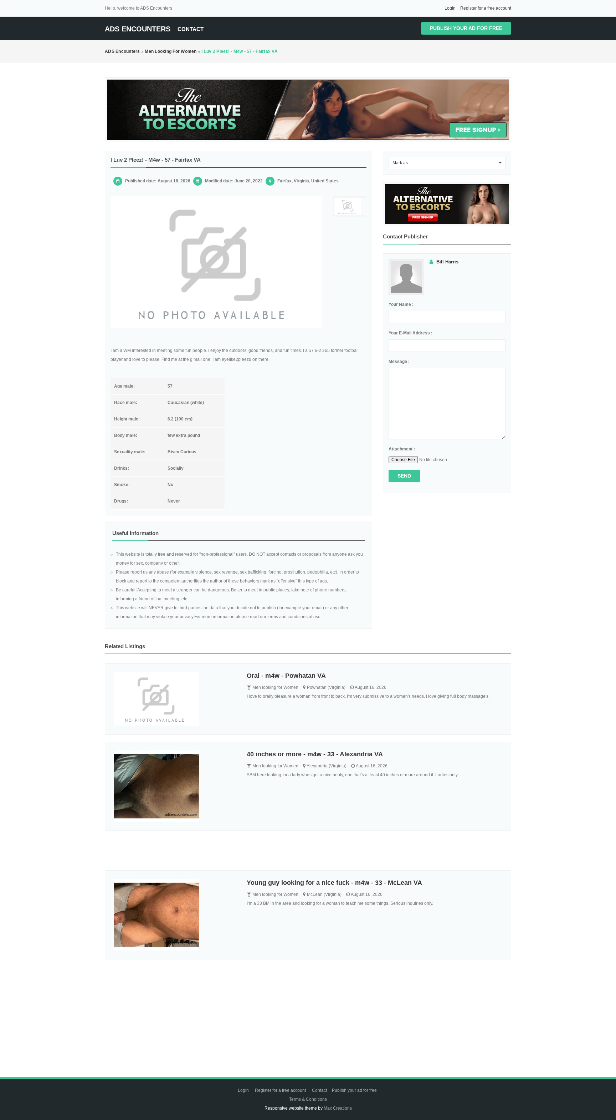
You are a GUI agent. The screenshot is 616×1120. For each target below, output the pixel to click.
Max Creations (338, 1108)
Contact (191, 29)
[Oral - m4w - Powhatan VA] (175, 699)
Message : (399, 361)
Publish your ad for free (466, 28)
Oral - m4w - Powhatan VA (286, 675)
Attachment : (402, 449)
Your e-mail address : (410, 333)
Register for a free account (485, 8)
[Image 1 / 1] (216, 262)
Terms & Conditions (308, 1099)
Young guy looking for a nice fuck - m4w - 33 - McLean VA (334, 882)
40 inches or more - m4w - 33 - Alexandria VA (315, 754)
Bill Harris (447, 261)
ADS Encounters (137, 29)
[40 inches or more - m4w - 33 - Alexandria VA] (175, 786)
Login (450, 8)
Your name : (401, 304)
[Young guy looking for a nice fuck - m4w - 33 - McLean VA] (175, 914)
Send (404, 476)
